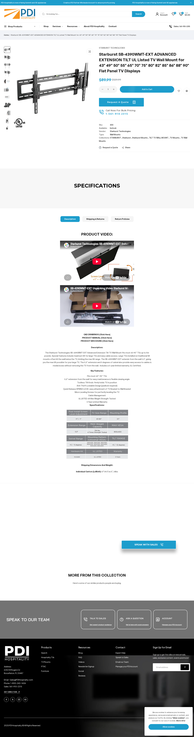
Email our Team (122, 662)
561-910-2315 (149, 525)
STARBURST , (116, 138)
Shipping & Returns (95, 219)
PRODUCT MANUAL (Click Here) (97, 338)
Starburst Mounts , (140, 138)
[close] (191, 3)
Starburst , (127, 138)
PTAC (43, 666)
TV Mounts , (175, 138)
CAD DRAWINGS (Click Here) (97, 334)
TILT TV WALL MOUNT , (159, 138)
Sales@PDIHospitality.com (21, 680)
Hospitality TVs (47, 657)
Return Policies (122, 219)
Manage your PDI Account (127, 666)
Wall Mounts (115, 134)
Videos (81, 662)
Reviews (81, 675)
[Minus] (102, 89)
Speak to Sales (122, 657)
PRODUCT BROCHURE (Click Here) (97, 341)
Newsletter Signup (86, 666)
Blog (80, 653)
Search (139, 14)
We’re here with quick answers (137, 625)
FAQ (80, 657)
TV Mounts (45, 662)
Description (70, 219)
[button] (179, 91)
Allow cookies (169, 727)
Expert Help (121, 653)
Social (81, 671)
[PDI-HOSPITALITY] (20, 14)
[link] (58, 26)
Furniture (45, 671)
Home (6, 35)
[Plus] (113, 89)
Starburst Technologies (112, 48)
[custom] (6, 699)
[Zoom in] (89, 51)
